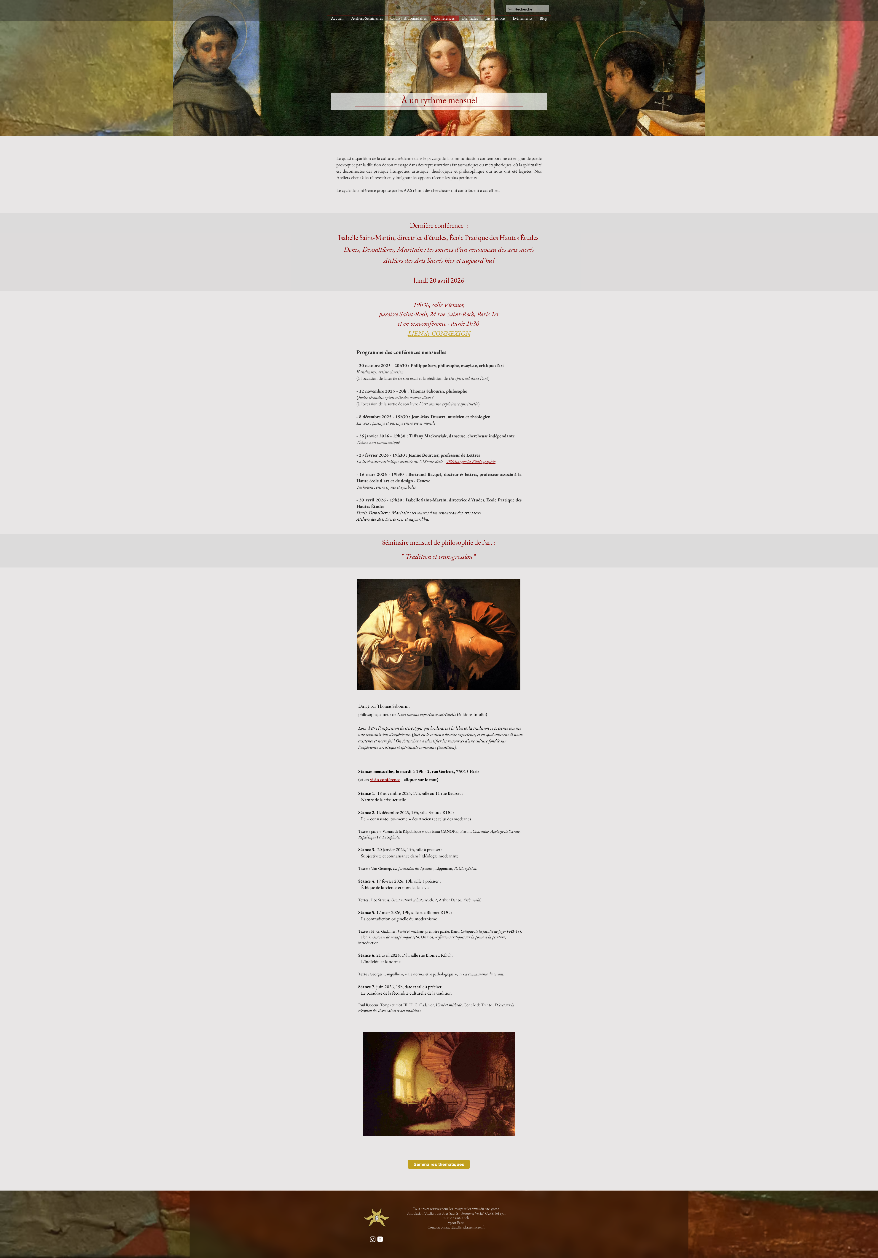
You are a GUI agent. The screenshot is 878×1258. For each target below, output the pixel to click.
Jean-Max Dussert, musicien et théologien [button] (451, 417)
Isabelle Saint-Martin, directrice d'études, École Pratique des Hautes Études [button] (439, 237)
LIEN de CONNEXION (439, 333)
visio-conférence (385, 779)
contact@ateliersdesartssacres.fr (463, 1227)
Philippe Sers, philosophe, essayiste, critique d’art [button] (457, 365)
